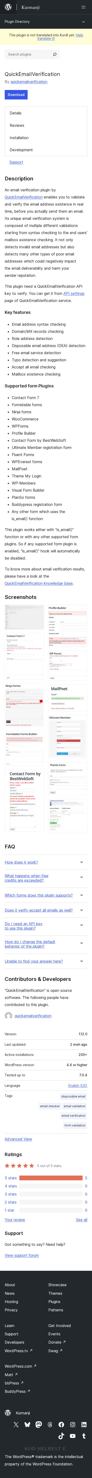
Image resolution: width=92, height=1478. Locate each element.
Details (15, 113)
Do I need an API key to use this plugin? (23, 926)
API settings (73, 293)
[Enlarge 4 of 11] (37, 737)
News (10, 1293)
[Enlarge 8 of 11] (81, 690)
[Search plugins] (54, 54)
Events (54, 1334)
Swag (55, 1350)
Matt (11, 1374)
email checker (50, 1106)
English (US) (77, 1085)
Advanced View (18, 1139)
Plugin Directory (17, 21)
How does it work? (21, 862)
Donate (57, 1342)
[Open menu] (84, 7)
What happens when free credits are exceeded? (26, 878)
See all (81, 1219)
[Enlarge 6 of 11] (81, 611)
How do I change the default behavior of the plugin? (30, 944)
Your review (15, 1219)
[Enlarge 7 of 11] (81, 657)
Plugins (54, 1301)
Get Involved (59, 1325)
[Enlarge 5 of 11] (37, 776)
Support (16, 162)
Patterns (55, 1310)
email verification (73, 1115)
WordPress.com (21, 1366)
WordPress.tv (19, 1350)
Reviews (17, 125)
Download (16, 95)
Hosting (11, 1301)
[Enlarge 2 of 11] (37, 639)
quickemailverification (29, 81)
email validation (74, 1106)
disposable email (73, 1096)
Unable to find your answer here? (34, 961)
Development (21, 149)
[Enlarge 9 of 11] (81, 721)
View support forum (22, 1255)
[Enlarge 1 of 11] (37, 611)
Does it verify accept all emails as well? (39, 910)
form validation (75, 1125)
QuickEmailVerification (24, 197)
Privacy (11, 1310)
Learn (9, 1325)
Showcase (57, 1284)
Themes (55, 1293)
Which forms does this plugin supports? (39, 895)
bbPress (14, 1383)
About (10, 1284)
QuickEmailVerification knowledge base (39, 583)
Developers (14, 1342)
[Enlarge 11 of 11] (81, 805)
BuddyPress (17, 1391)
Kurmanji (23, 1413)
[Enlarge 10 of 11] (81, 768)
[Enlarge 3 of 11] (37, 689)
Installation (19, 137)
